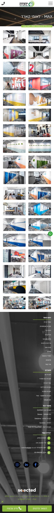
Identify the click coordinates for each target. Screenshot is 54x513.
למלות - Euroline (45, 423)
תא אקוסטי (47, 400)
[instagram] (17, 465)
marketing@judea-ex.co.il (28, 448)
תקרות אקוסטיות (45, 326)
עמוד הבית (47, 322)
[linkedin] (27, 465)
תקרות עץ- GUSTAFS (44, 410)
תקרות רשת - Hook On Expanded (39, 427)
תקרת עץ (48, 375)
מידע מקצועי (47, 339)
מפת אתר (48, 347)
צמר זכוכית (47, 383)
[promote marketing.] (27, 490)
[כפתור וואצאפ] (50, 233)
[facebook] (36, 465)
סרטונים (48, 360)
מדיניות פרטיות (46, 343)
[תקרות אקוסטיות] (27, 3)
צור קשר (48, 364)
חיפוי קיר (48, 330)
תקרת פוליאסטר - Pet (43, 396)
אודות (49, 352)
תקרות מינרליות (46, 387)
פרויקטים (48, 335)
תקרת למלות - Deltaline (43, 419)
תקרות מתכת (46, 391)
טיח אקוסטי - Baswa (44, 414)
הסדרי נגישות (46, 356)
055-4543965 (39, 443)
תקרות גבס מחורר (45, 379)
